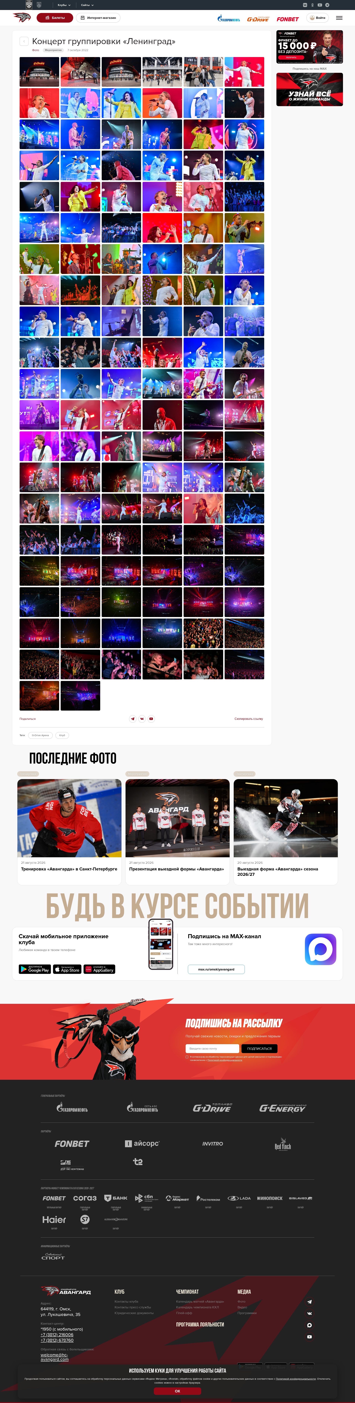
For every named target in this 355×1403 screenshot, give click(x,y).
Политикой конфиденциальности (224, 1060)
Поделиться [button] (28, 718)
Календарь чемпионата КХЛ (197, 1307)
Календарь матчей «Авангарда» (200, 1301)
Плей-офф (184, 1313)
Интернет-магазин (101, 18)
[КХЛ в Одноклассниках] (312, 5)
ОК (177, 1391)
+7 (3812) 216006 (57, 1335)
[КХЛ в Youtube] (320, 5)
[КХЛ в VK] (305, 5)
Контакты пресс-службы (133, 1307)
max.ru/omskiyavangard (216, 969)
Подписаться (259, 1049)
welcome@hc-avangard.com (55, 1357)
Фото (241, 1301)
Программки (247, 1313)
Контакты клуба (126, 1301)
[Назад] (24, 41)
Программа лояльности (200, 1325)
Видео (242, 1307)
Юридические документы (134, 1313)
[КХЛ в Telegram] (327, 5)
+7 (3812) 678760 (57, 1340)
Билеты (58, 18)
